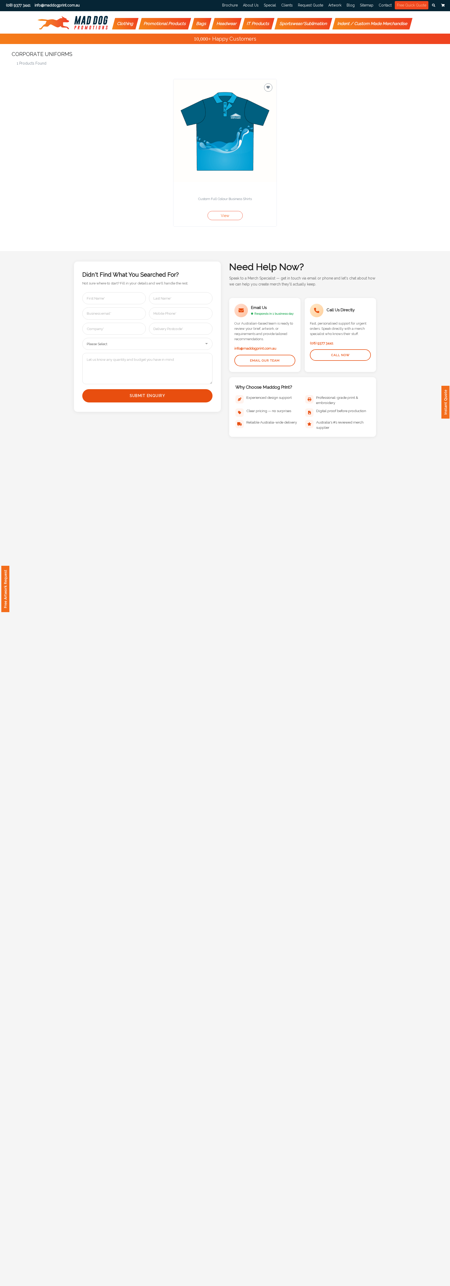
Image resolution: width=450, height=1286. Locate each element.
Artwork (334, 5)
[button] (433, 5)
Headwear (226, 23)
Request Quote (310, 5)
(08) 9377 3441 (321, 343)
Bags (201, 23)
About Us (251, 5)
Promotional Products (165, 23)
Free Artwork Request (5, 589)
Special (270, 5)
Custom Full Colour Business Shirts (225, 199)
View (225, 216)
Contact (385, 5)
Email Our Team (265, 360)
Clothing (125, 23)
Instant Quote (445, 402)
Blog (351, 5)
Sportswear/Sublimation (303, 23)
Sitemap (366, 5)
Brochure (230, 5)
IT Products (258, 23)
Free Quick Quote (411, 5)
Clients (287, 5)
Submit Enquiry (147, 396)
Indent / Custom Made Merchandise (372, 23)
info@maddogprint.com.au (255, 348)
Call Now (340, 355)
